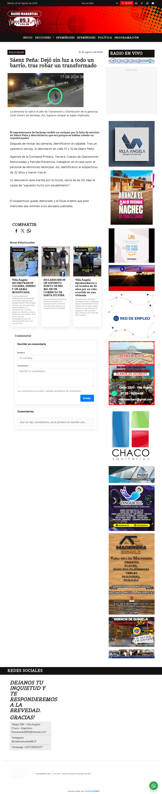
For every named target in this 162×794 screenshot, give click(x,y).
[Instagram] (147, 3)
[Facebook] (142, 3)
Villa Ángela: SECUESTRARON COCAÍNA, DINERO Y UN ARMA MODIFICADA (24, 286)
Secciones (43, 37)
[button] (117, 3)
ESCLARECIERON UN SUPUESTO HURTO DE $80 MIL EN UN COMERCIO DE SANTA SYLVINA (54, 287)
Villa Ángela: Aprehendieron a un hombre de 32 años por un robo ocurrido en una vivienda (86, 287)
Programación (127, 37)
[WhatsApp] (136, 3)
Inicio (28, 37)
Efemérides (65, 37)
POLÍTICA (105, 37)
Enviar (87, 398)
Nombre (21, 352)
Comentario (22, 365)
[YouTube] (153, 3)
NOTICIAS (81, 44)
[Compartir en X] (22, 231)
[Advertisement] (131, 92)
